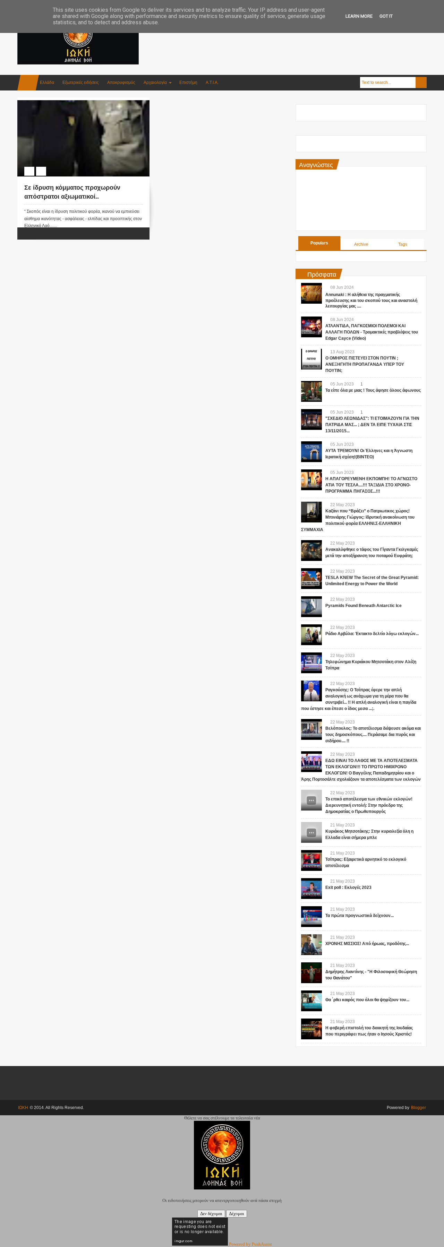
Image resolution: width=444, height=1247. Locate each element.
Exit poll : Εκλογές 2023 (348, 887)
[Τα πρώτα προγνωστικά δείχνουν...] (311, 916)
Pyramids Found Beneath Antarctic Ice (363, 605)
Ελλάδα (47, 82)
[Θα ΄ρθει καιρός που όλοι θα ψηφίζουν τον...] (311, 1000)
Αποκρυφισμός (121, 82)
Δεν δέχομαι (211, 1213)
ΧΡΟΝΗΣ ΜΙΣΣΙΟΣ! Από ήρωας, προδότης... (367, 943)
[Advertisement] (300, 34)
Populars (319, 243)
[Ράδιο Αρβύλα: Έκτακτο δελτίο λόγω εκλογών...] (311, 634)
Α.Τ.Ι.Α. (212, 82)
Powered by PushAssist (250, 1244)
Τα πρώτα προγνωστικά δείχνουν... (359, 915)
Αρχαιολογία (155, 82)
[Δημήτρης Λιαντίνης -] (311, 972)
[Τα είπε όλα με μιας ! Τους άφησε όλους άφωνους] (311, 391)
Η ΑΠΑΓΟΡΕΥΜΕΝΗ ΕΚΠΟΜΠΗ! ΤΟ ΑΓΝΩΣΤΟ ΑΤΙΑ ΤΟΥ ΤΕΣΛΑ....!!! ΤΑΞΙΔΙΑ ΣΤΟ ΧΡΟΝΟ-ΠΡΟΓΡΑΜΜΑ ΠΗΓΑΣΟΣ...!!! (371, 485)
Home (28, 82)
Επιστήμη (188, 82)
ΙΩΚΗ (23, 1107)
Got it (386, 16)
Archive (361, 244)
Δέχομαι (236, 1213)
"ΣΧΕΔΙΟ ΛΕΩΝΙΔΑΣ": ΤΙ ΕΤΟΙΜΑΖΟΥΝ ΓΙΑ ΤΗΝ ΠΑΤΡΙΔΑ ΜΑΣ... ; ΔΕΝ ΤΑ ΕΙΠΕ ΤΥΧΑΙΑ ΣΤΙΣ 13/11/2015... (372, 424)
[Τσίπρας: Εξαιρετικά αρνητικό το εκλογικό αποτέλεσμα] (311, 860)
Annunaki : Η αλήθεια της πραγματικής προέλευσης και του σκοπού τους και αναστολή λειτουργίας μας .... (371, 300)
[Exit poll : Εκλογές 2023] (311, 888)
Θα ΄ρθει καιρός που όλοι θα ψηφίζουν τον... (367, 999)
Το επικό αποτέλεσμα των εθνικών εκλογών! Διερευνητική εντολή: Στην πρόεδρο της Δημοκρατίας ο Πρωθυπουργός (368, 805)
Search (421, 82)
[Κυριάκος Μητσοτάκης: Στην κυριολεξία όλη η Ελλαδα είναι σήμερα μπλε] (311, 832)
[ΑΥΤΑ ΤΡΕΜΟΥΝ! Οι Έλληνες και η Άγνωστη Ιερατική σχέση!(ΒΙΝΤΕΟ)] (311, 451)
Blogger (418, 1107)
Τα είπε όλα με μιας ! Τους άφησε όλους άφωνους (373, 390)
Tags (402, 244)
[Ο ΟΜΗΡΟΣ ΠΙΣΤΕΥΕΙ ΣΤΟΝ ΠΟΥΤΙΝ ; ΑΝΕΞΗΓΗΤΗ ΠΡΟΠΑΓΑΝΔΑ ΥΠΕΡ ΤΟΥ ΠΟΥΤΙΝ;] (311, 359)
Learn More (359, 16)
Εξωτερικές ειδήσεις (80, 82)
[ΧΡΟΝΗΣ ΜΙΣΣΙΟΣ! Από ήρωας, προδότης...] (311, 944)
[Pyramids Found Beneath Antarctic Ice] (311, 606)
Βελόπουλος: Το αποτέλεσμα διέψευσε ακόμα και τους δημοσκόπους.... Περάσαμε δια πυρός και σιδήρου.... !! (373, 734)
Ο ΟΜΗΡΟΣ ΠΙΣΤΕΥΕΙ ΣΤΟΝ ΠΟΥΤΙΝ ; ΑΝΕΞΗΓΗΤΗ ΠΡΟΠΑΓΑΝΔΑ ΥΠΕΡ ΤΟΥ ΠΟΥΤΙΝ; (364, 364)
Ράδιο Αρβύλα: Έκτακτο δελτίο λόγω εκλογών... (372, 633)
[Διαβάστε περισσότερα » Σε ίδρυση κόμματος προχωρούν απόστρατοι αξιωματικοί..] (77, 108)
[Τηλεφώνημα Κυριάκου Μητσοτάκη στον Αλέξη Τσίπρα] (311, 662)
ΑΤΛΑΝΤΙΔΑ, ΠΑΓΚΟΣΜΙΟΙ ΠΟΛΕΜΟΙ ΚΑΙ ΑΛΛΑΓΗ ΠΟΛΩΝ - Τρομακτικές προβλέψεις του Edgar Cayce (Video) (371, 332)
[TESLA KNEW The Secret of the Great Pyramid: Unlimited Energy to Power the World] (311, 578)
